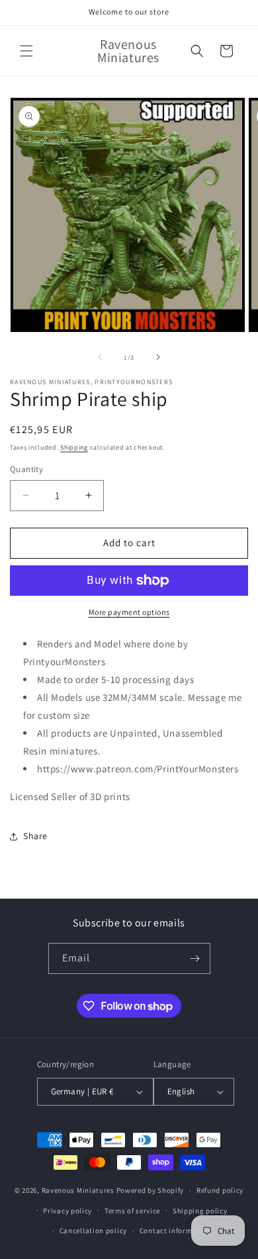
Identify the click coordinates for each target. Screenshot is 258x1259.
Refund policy (219, 1190)
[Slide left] (99, 357)
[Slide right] (158, 357)
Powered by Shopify (150, 1190)
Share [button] (35, 836)
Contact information (175, 1230)
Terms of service (132, 1210)
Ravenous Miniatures (78, 1190)
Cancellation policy (93, 1230)
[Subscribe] (195, 958)
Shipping (74, 447)
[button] (26, 50)
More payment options (129, 612)
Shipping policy (200, 1210)
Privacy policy (67, 1210)
